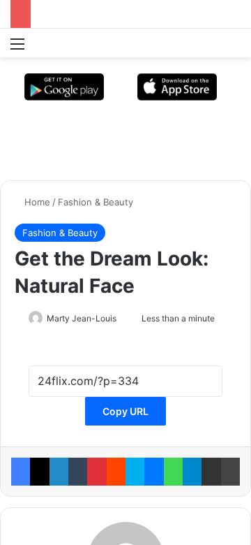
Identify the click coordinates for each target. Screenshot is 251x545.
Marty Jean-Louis (81, 318)
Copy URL (125, 411)
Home (36, 202)
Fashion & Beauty (95, 202)
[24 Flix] (42, 43)
